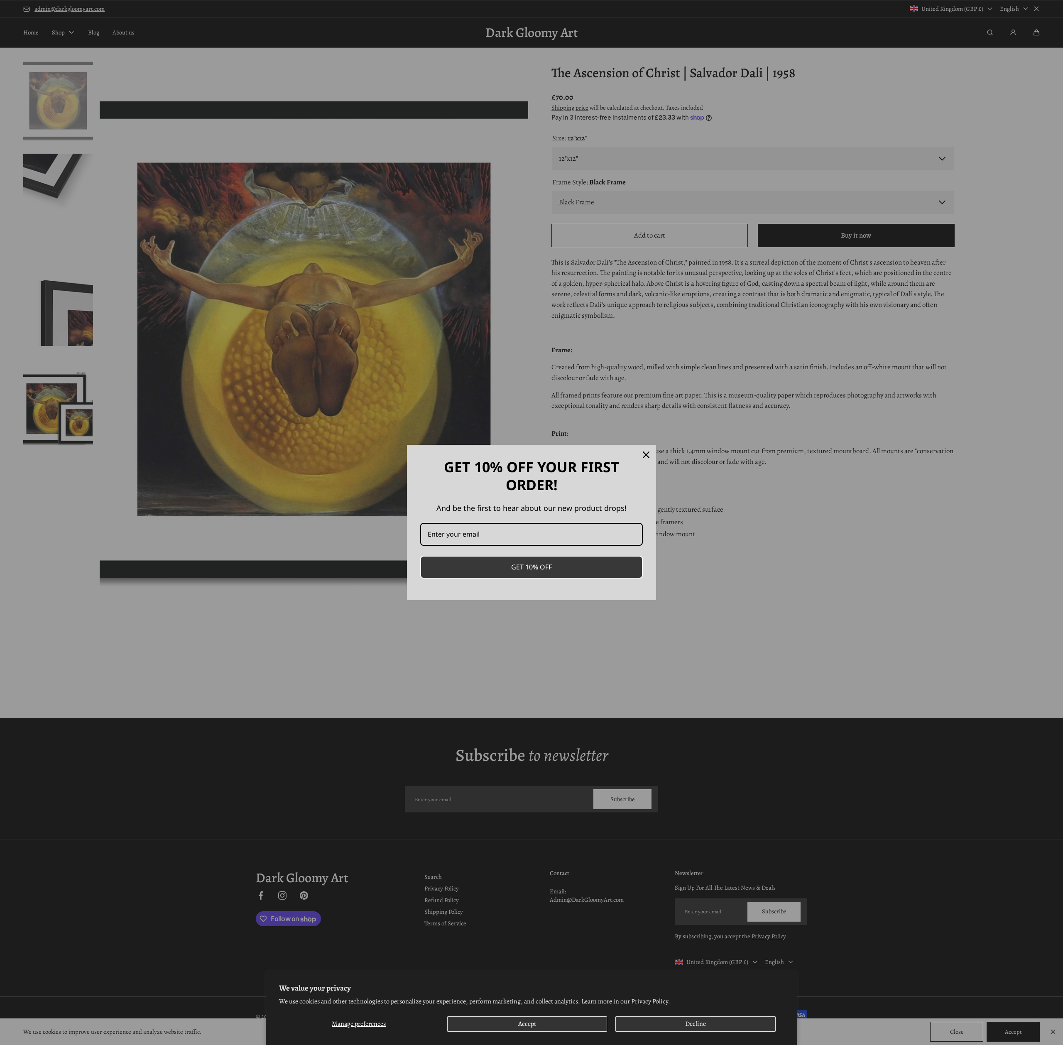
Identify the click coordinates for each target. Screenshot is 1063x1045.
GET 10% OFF (531, 567)
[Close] (646, 455)
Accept (527, 1023)
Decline (695, 1023)
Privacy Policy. (650, 1001)
